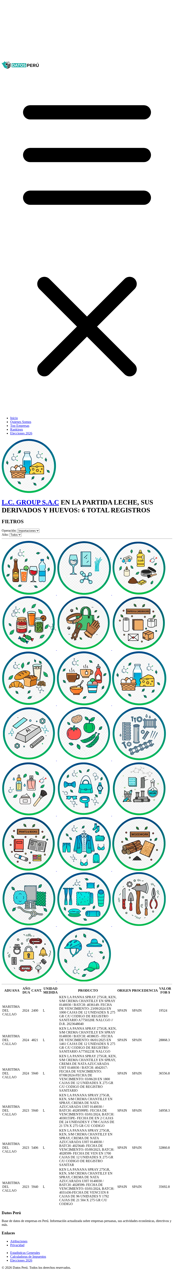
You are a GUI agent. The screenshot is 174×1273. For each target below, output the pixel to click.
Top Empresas (19, 425)
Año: (5, 534)
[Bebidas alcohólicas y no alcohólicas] (29, 594)
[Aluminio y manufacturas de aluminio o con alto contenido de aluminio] (29, 759)
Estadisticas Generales (25, 1253)
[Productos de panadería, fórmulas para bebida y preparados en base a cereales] (29, 704)
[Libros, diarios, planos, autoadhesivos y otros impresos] (29, 870)
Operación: (9, 530)
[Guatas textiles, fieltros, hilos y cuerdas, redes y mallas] (29, 925)
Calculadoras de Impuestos (28, 1256)
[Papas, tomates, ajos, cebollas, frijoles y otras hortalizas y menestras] (84, 759)
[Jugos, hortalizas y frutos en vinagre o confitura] (29, 649)
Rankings (16, 429)
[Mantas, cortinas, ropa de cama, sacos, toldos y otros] (84, 925)
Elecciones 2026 (21, 433)
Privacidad (17, 1245)
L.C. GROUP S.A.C (30, 502)
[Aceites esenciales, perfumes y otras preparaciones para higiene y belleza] (29, 814)
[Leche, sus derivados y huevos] (139, 704)
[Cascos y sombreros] (84, 980)
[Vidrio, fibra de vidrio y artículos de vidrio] (84, 594)
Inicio (14, 418)
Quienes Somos (20, 422)
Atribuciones (18, 1241)
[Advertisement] (87, 31)
